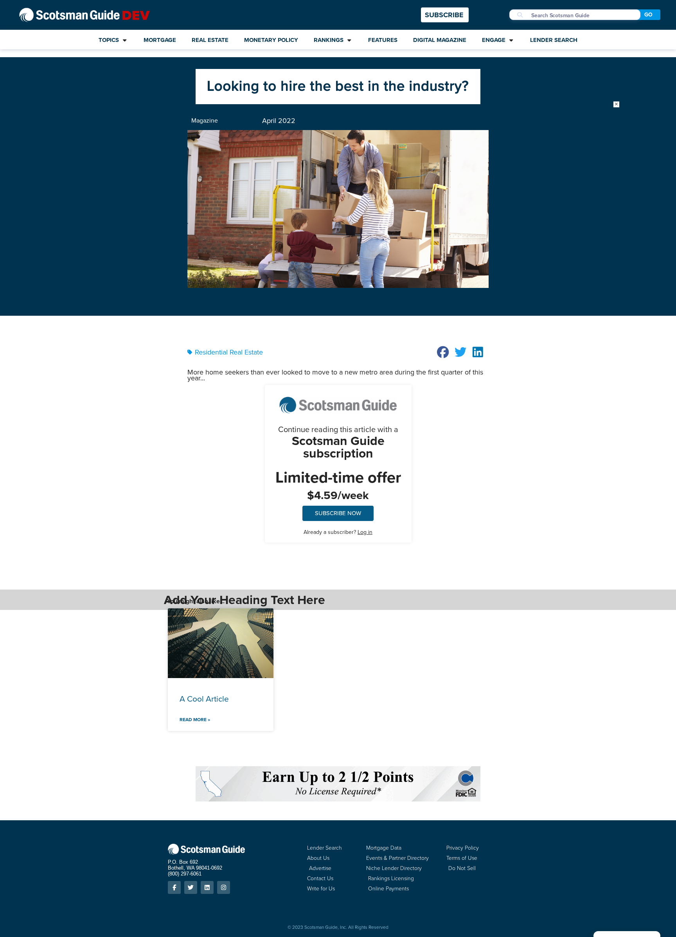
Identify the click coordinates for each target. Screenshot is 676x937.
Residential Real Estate (229, 352)
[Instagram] (223, 887)
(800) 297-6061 (184, 874)
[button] (443, 352)
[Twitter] (190, 887)
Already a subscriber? (338, 532)
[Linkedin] (207, 887)
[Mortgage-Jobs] (338, 102)
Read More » (195, 719)
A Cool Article (204, 699)
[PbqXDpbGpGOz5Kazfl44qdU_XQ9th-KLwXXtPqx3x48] (338, 799)
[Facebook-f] (174, 887)
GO (648, 15)
